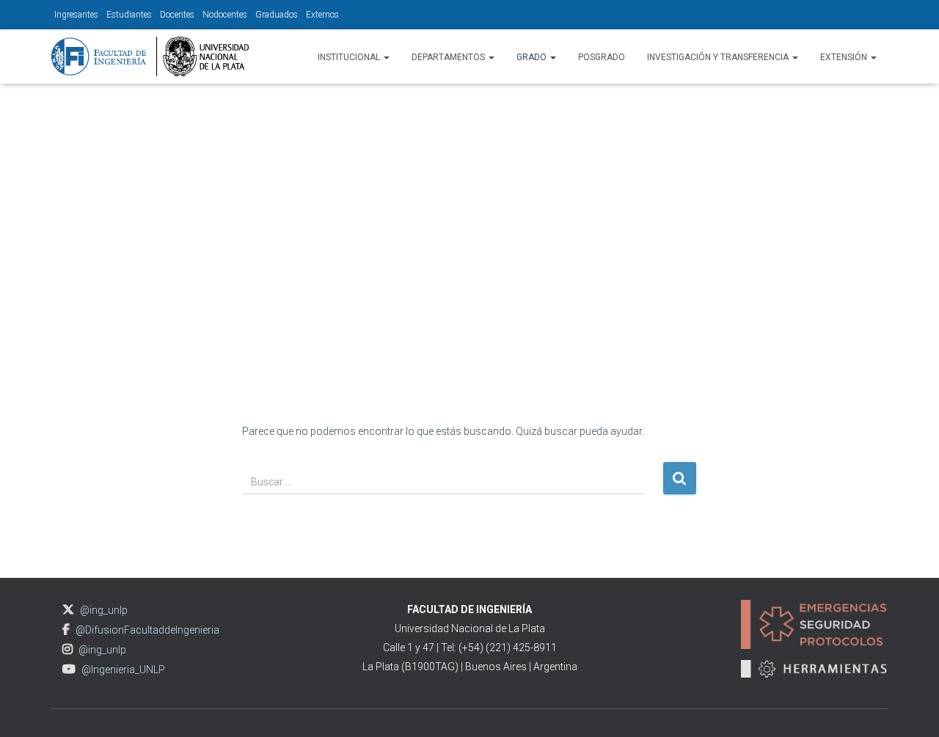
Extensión (844, 57)
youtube (69, 669)
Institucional (350, 57)
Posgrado (601, 57)
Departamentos (449, 57)
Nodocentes (224, 15)
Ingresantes (76, 15)
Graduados (276, 15)
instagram (67, 649)
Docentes (177, 15)
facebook (66, 629)
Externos (322, 15)
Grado (532, 57)
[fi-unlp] (150, 56)
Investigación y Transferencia (719, 57)
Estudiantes (129, 15)
